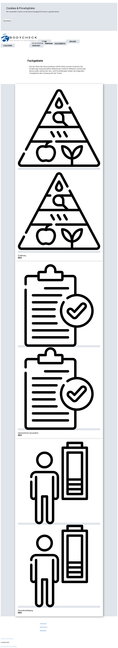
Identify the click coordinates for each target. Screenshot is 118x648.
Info (20, 258)
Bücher (73, 41)
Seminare (49, 43)
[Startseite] (20, 41)
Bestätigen (7, 21)
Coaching (7, 45)
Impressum (43, 623)
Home (44, 41)
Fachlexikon (37, 43)
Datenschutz (43, 627)
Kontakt (36, 45)
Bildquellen (43, 630)
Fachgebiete (60, 43)
